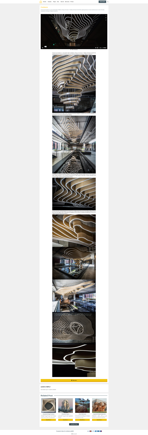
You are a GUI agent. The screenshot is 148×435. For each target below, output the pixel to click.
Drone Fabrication (82, 414)
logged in (47, 389)
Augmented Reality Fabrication (99, 414)
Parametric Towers (65, 414)
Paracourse (102, 1)
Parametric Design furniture (48, 414)
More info (75, 380)
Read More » (48, 419)
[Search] (108, 2)
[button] (74, 424)
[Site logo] (41, 1)
